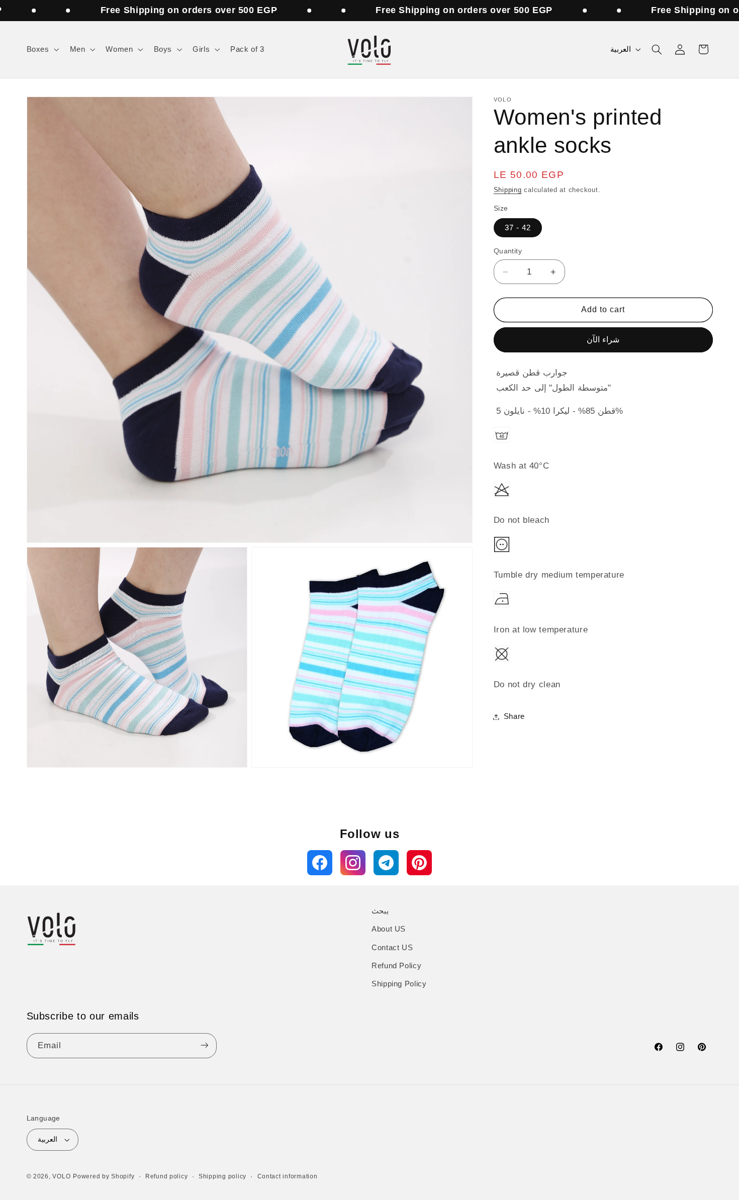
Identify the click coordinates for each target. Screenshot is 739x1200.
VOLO (61, 1176)
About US (389, 930)
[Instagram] (352, 862)
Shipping (508, 190)
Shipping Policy (399, 984)
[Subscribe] (204, 1045)
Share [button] (514, 716)
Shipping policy (222, 1176)
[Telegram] (386, 862)
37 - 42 (518, 228)
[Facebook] (319, 862)
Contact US (392, 948)
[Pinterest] (419, 862)
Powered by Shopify (103, 1176)
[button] (41, 50)
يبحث (380, 911)
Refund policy (166, 1176)
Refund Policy (396, 966)
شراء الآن (603, 339)
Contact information (287, 1176)
